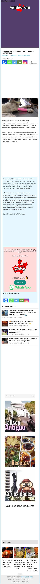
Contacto (15, 582)
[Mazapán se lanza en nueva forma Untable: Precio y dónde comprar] (20, 552)
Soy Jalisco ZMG (8, 1)
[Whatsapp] (9, 62)
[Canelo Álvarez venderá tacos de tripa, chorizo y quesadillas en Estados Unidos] (32, 552)
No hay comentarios (24, 55)
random (25, 582)
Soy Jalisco (5, 55)
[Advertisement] (20, 29)
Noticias (13, 55)
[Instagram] (25, 62)
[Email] (19, 62)
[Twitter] (14, 62)
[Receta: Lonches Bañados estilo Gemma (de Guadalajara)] (7, 552)
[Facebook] (4, 62)
